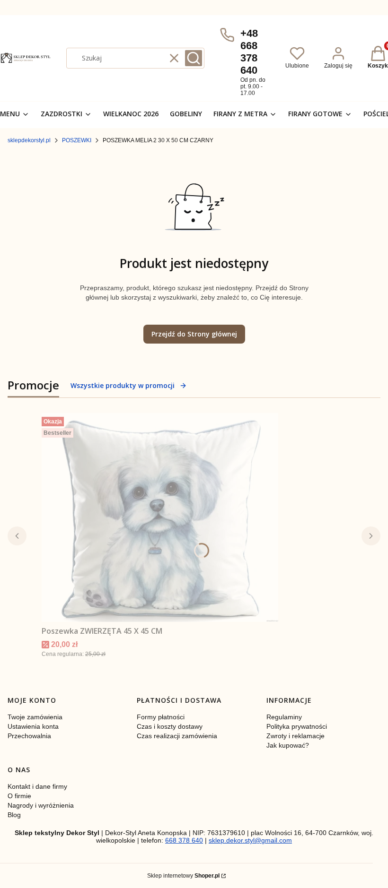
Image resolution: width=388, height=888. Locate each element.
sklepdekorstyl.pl (29, 140)
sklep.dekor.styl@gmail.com (250, 840)
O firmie (19, 796)
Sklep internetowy (183, 875)
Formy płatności (161, 717)
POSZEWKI (76, 140)
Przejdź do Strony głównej (194, 333)
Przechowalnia (29, 736)
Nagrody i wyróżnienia (41, 805)
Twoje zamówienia (35, 717)
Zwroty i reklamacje (295, 736)
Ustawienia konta (33, 726)
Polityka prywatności (296, 726)
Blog (14, 815)
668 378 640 (184, 840)
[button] (193, 58)
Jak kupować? (287, 745)
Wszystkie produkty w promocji (123, 385)
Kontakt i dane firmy (37, 786)
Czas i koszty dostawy (170, 726)
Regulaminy (284, 717)
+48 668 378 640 (249, 51)
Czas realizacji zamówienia (177, 736)
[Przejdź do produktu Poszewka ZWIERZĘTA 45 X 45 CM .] (160, 517)
